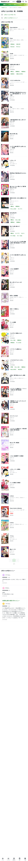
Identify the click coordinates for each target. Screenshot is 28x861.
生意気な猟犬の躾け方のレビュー (11, 600)
